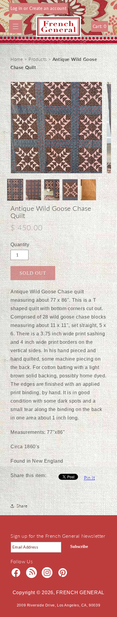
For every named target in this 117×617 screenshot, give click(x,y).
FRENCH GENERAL (80, 592)
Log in (17, 8)
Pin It (89, 477)
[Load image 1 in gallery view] (15, 189)
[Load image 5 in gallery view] (88, 189)
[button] (15, 26)
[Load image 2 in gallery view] (33, 189)
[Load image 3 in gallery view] (51, 189)
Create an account (47, 8)
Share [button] (22, 505)
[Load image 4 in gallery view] (70, 189)
